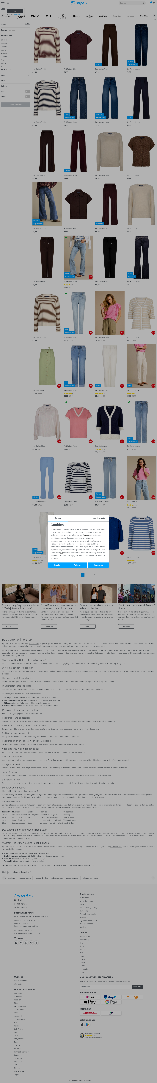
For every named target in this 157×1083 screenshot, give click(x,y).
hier (61, 553)
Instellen (57, 565)
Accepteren (98, 565)
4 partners (87, 535)
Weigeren (77, 565)
